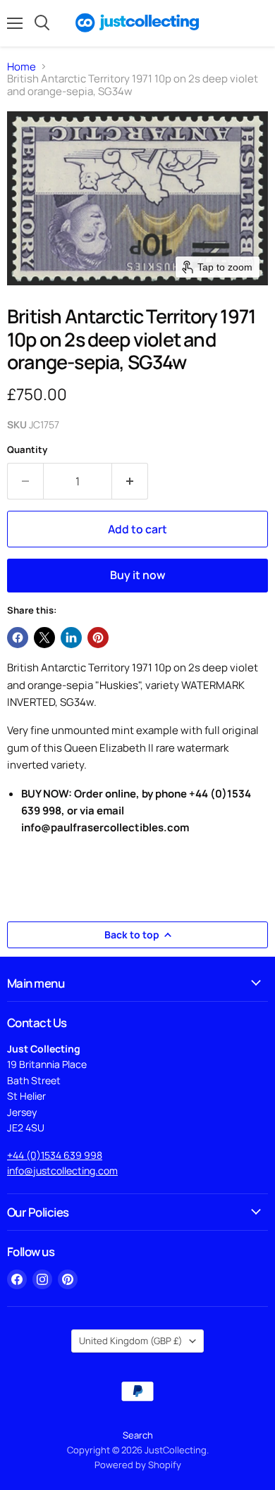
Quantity (27, 450)
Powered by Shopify (137, 1464)
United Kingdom (131, 1340)
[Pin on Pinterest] (98, 637)
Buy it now (138, 575)
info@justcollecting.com (62, 1170)
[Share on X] (44, 637)
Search (138, 1435)
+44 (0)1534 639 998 (54, 1155)
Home (21, 67)
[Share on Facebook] (17, 637)
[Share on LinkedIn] (71, 637)
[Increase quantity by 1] (130, 481)
